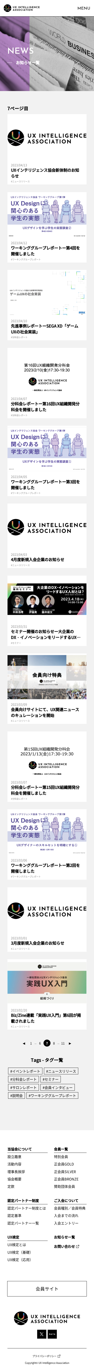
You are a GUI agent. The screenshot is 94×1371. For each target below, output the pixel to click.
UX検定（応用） (20, 1259)
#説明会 (16, 1095)
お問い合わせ (64, 1246)
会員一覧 (61, 1149)
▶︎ (70, 1043)
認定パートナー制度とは (26, 1208)
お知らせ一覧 (64, 1237)
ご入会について (66, 1200)
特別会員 (61, 1156)
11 (63, 1043)
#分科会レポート (23, 1079)
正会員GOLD (64, 1164)
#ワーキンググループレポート (52, 1095)
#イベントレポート (25, 1071)
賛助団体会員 (64, 1186)
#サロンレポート (23, 1087)
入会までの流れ (66, 1215)
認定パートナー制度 (23, 1200)
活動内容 (14, 1164)
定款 (10, 1186)
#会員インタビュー (58, 1087)
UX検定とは (16, 1244)
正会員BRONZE (66, 1179)
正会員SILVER (65, 1171)
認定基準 (14, 1215)
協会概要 (14, 1179)
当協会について (19, 1149)
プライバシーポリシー (44, 1356)
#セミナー (51, 1079)
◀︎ (24, 1043)
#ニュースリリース (61, 1071)
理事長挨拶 (16, 1171)
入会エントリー (66, 1223)
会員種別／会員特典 (69, 1208)
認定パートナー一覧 (23, 1223)
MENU (83, 9)
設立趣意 (14, 1156)
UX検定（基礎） (20, 1252)
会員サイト (47, 1288)
